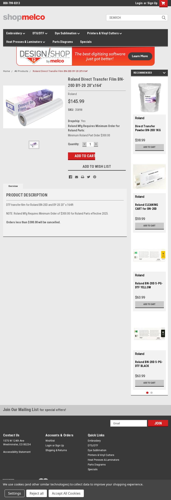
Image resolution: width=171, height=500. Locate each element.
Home (6, 71)
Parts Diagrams (63, 42)
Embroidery (14, 33)
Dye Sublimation (66, 33)
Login (139, 3)
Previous (160, 73)
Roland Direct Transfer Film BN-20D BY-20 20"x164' (60, 71)
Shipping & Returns (56, 450)
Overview (13, 186)
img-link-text (149, 98)
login (134, 4)
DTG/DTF (39, 33)
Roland (139, 118)
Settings (14, 493)
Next (164, 73)
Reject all (37, 493)
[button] (162, 3)
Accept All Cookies (66, 493)
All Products (21, 71)
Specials (86, 42)
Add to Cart (149, 147)
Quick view (149, 190)
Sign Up (152, 3)
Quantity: (73, 144)
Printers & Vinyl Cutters (103, 33)
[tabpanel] (149, 116)
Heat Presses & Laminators (24, 42)
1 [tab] (147, 393)
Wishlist (50, 440)
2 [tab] (151, 393)
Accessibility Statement (17, 452)
